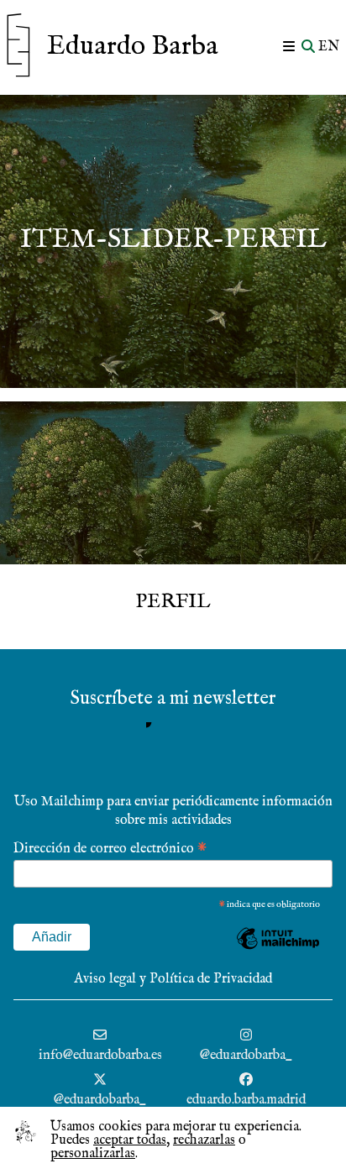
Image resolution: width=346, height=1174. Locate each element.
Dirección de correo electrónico (110, 847)
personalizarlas (92, 1153)
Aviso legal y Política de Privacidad (173, 979)
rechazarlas (204, 1140)
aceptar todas (129, 1140)
